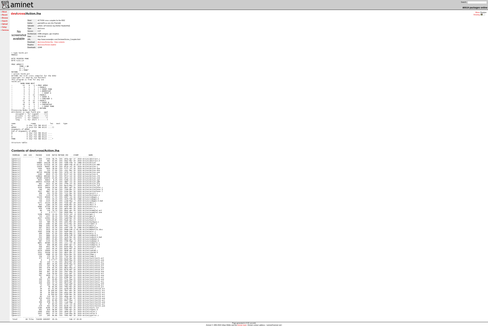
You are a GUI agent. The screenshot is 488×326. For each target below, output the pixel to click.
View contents (59, 42)
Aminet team (242, 325)
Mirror (477, 12)
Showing (476, 15)
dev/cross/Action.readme (47, 45)
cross (21, 13)
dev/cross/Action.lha (45, 42)
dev (13, 13)
